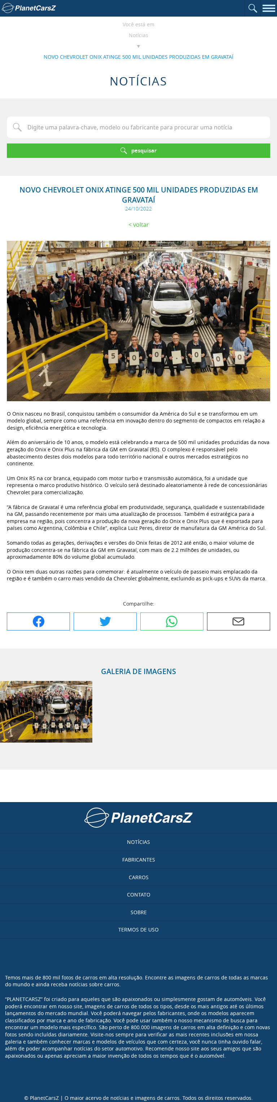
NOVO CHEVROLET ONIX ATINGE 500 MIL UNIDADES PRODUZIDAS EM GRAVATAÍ (138, 56)
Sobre (139, 912)
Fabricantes (138, 859)
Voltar (141, 225)
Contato (138, 894)
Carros (139, 877)
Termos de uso (138, 929)
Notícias (138, 35)
